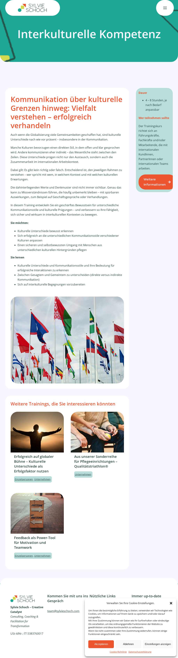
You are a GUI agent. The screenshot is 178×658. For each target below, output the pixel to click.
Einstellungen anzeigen (158, 644)
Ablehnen (128, 644)
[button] (171, 603)
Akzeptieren (101, 644)
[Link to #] (165, 8)
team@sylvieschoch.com (63, 611)
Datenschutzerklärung (139, 651)
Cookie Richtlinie (118, 651)
